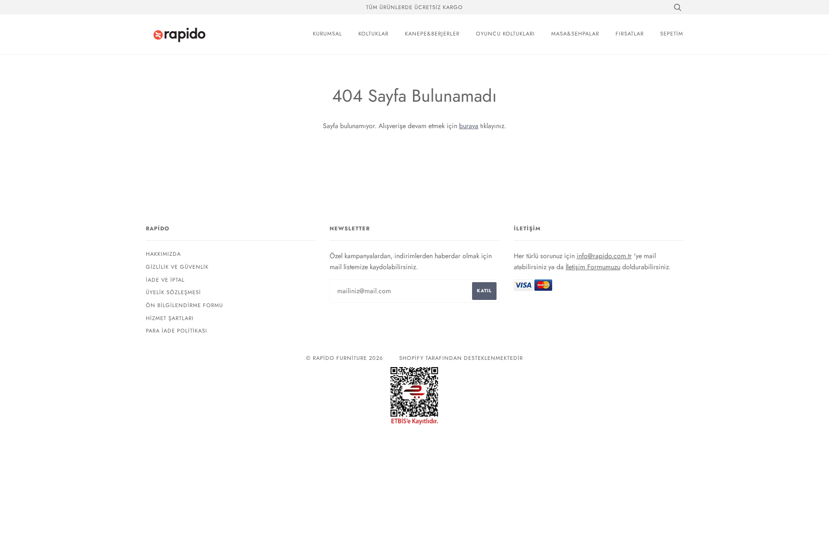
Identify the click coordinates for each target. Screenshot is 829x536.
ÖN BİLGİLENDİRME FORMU (184, 305)
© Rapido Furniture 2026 (344, 358)
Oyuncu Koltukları (505, 33)
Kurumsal (327, 33)
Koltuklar (373, 33)
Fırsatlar (630, 33)
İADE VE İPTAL (165, 280)
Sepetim (671, 33)
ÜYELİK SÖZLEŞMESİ (173, 292)
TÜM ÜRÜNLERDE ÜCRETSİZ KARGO (414, 7)
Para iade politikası (176, 330)
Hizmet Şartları (170, 318)
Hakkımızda (163, 254)
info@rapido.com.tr (604, 256)
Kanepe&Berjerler (432, 33)
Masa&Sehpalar (575, 33)
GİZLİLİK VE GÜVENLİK (177, 267)
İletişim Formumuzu (593, 267)
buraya (468, 126)
